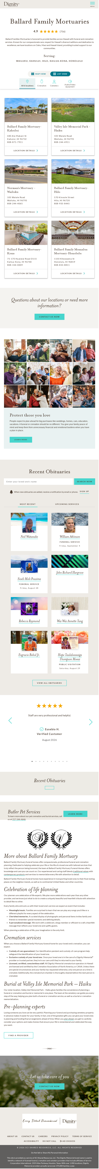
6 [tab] (51, 761)
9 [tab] (63, 761)
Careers (43, 1136)
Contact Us (28, 1136)
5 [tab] (47, 761)
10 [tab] (67, 761)
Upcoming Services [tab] (67, 504)
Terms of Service (82, 1136)
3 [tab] (40, 761)
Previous (9, 725)
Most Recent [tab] (28, 504)
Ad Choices (68, 1141)
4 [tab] (43, 761)
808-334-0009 (15, 265)
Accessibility (31, 1141)
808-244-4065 (15, 203)
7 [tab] (55, 761)
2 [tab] (36, 761)
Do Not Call (49, 1141)
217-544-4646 (19, 819)
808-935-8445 (62, 203)
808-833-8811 (62, 265)
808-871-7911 (15, 142)
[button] (91, 4)
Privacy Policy (59, 1136)
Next (88, 720)
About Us (12, 1136)
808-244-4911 (62, 142)
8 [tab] (59, 761)
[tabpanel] (49, 727)
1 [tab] (32, 761)
